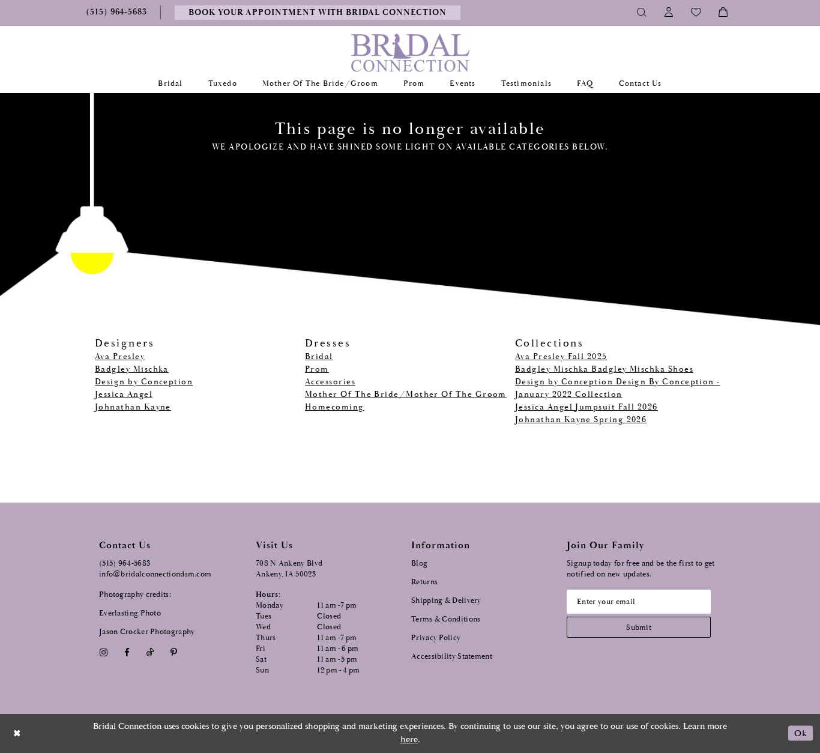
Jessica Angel (123, 394)
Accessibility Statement (451, 657)
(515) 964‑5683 (124, 563)
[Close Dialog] (17, 733)
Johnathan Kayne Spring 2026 (581, 419)
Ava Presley (120, 356)
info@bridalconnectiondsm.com (155, 574)
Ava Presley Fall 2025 (561, 356)
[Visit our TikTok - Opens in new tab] (150, 653)
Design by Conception (144, 381)
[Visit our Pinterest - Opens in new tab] (174, 653)
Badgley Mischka (132, 369)
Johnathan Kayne (133, 407)
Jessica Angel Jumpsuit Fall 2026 (586, 407)
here (409, 739)
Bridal (319, 356)
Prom (317, 369)
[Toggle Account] (669, 12)
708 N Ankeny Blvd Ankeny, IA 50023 (289, 568)
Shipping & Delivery (446, 601)
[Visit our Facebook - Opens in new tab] (127, 653)
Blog (419, 563)
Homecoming (334, 407)
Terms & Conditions (445, 619)
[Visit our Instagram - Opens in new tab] (103, 653)
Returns (424, 582)
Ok (800, 733)
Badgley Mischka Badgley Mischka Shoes (604, 369)
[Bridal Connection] (410, 52)
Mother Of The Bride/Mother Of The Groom (406, 394)
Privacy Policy (435, 638)
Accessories (330, 381)
